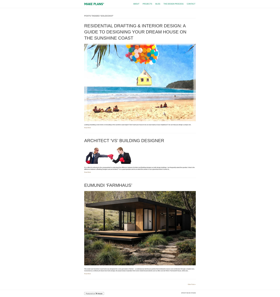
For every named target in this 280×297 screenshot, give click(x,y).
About (136, 4)
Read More (87, 127)
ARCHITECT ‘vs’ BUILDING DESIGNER (124, 140)
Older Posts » (192, 284)
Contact (191, 4)
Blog (157, 4)
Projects (147, 4)
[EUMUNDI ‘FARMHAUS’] (140, 228)
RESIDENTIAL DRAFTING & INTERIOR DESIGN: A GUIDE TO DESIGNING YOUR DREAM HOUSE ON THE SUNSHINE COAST (135, 31)
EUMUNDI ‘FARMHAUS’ (108, 185)
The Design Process (174, 4)
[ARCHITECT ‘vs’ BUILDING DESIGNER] (108, 155)
